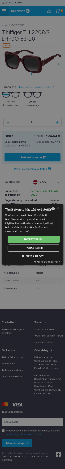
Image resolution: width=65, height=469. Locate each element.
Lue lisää (24, 231)
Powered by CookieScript (47, 262)
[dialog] (32, 234)
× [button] (58, 208)
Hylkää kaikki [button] (34, 248)
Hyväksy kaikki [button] (34, 239)
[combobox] (53, 208)
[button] (33, 256)
